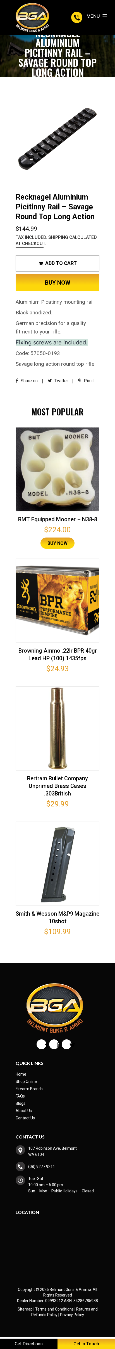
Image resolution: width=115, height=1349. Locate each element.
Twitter (60, 380)
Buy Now (57, 282)
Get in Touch (86, 1343)
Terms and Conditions (54, 1309)
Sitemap (25, 1309)
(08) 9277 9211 (77, 17)
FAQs (20, 1096)
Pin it (88, 380)
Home (21, 1074)
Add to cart (60, 263)
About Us (24, 1110)
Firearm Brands (29, 1089)
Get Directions (29, 1343)
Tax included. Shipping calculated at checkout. (56, 240)
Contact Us (25, 1118)
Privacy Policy (72, 1315)
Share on (29, 380)
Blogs (20, 1103)
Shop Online (26, 1081)
